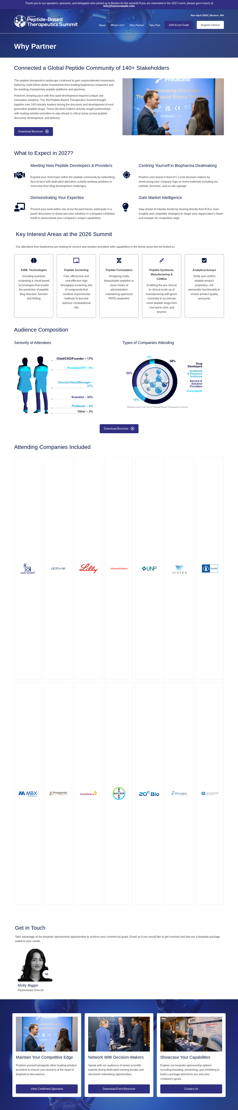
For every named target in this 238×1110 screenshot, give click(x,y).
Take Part (154, 25)
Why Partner (137, 25)
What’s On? (117, 25)
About (102, 25)
